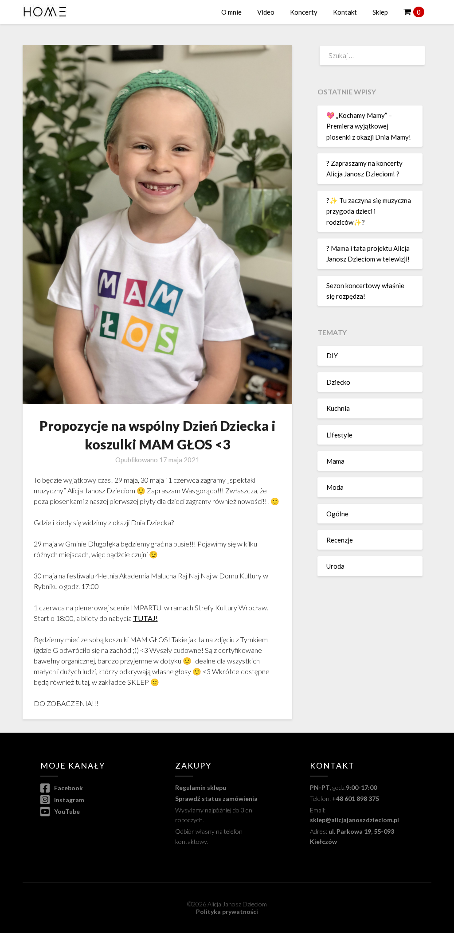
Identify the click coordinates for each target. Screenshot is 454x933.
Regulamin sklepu (200, 787)
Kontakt (345, 12)
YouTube (66, 811)
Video (265, 12)
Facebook (68, 788)
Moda (335, 487)
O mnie (231, 12)
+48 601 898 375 (355, 798)
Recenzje (339, 540)
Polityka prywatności (227, 911)
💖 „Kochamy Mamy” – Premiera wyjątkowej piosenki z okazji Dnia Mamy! (368, 126)
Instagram (68, 800)
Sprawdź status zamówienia (216, 798)
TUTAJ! (145, 618)
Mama (335, 461)
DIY (332, 355)
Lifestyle (339, 435)
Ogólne (337, 514)
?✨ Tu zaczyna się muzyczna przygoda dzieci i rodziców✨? (368, 211)
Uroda (335, 566)
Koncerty (303, 12)
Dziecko (338, 382)
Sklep (380, 12)
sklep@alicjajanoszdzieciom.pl (354, 820)
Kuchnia (338, 408)
